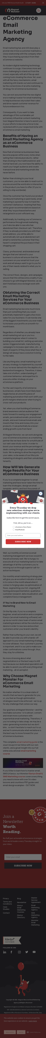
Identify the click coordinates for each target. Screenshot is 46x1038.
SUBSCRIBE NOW (23, 541)
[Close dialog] (40, 493)
